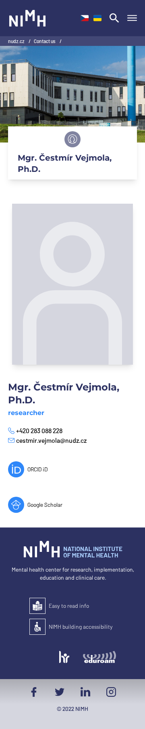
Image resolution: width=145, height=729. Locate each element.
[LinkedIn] (85, 692)
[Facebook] (34, 692)
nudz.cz (16, 41)
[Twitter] (59, 692)
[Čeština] (85, 18)
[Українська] (97, 18)
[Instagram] (111, 692)
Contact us (45, 41)
